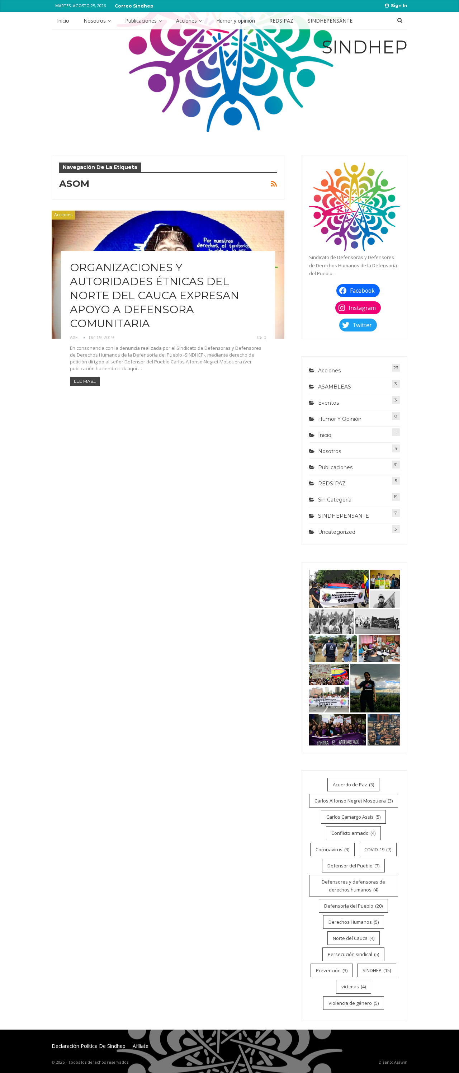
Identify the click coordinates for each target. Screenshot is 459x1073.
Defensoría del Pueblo (353, 906)
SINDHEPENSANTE (330, 20)
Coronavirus (332, 849)
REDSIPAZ (281, 20)
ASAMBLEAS (334, 386)
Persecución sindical (353, 954)
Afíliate (140, 1046)
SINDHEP (377, 970)
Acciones (186, 20)
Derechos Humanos (353, 922)
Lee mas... (85, 381)
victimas (353, 986)
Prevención (331, 970)
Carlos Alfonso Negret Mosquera (353, 800)
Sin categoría (334, 500)
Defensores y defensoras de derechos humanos (353, 886)
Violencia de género (353, 1003)
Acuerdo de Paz (353, 784)
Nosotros (95, 20)
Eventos (328, 403)
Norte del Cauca (353, 938)
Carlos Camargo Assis (353, 817)
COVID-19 (377, 849)
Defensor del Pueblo (353, 865)
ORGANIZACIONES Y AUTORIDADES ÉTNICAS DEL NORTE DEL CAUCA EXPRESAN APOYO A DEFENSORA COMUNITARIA (154, 295)
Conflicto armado (353, 833)
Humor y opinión (235, 20)
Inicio (63, 20)
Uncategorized (336, 532)
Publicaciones (141, 20)
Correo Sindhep (134, 6)
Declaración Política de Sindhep (89, 1046)
